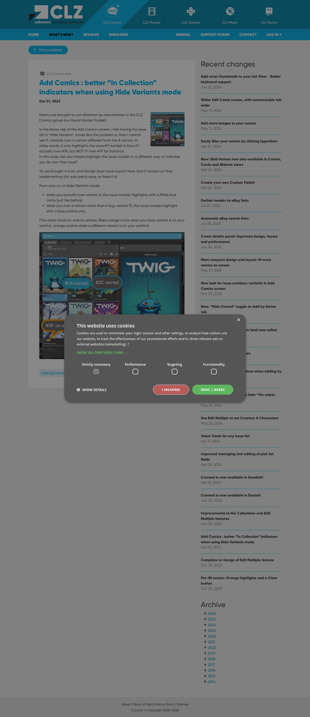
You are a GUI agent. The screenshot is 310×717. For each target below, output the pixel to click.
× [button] (238, 319)
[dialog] (155, 358)
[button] (155, 352)
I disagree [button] (171, 389)
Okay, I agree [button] (213, 389)
